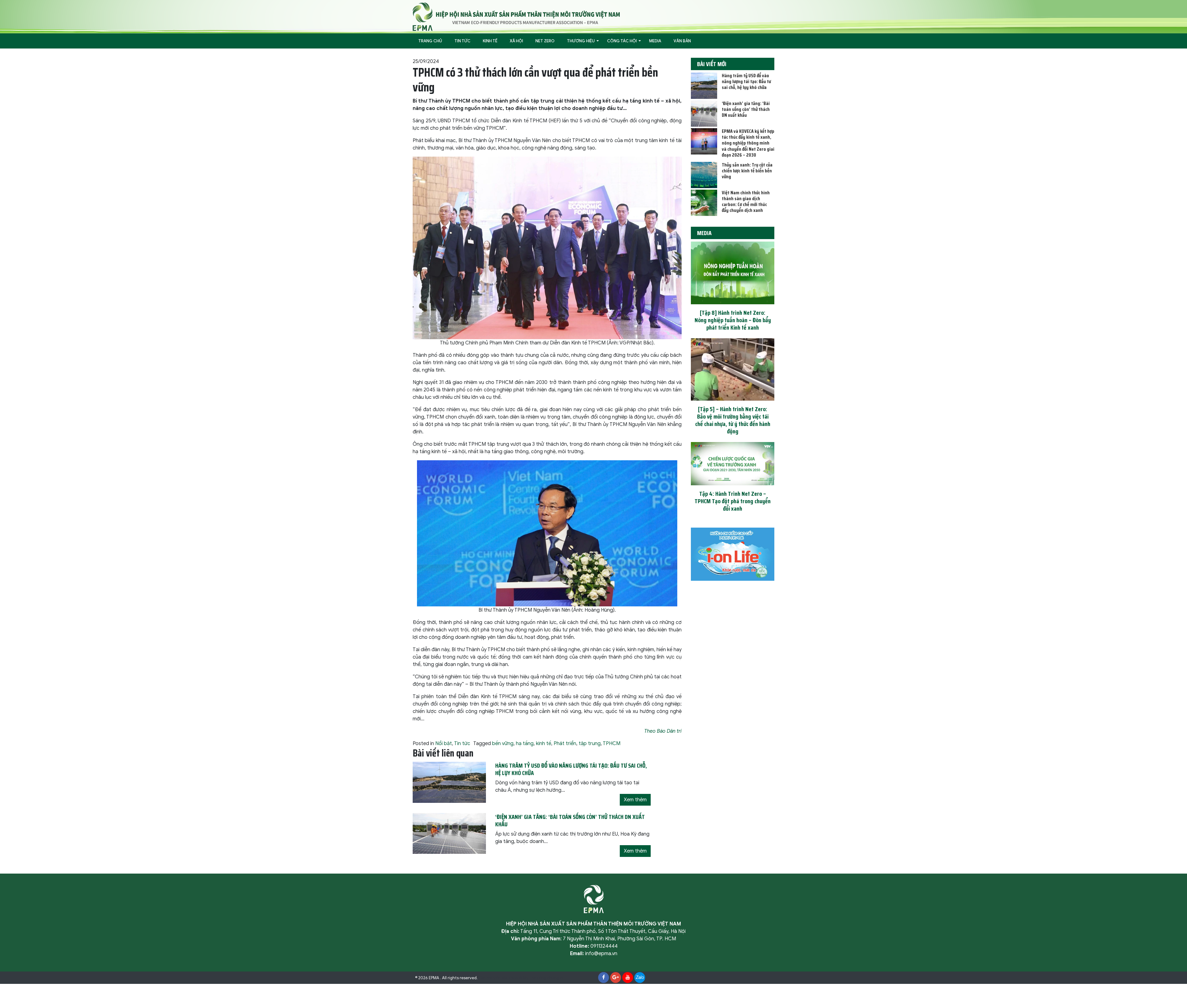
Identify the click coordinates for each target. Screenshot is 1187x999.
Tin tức (462, 41)
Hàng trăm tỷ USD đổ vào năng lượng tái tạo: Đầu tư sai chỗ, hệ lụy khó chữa (746, 81)
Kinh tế (490, 41)
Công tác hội (622, 41)
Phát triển (565, 743)
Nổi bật (443, 743)
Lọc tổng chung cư (547, 978)
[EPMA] (516, 16)
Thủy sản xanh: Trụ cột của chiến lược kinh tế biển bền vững (747, 170)
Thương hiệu (581, 41)
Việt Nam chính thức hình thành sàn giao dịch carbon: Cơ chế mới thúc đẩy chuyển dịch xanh (746, 201)
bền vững (502, 743)
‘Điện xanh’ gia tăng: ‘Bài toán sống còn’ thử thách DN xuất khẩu (746, 109)
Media (655, 41)
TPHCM (611, 743)
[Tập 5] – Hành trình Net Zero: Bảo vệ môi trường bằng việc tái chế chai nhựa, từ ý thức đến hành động (732, 420)
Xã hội (516, 41)
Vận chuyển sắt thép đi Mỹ (503, 978)
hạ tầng (525, 743)
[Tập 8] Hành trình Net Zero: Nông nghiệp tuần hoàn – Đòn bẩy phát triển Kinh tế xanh (733, 320)
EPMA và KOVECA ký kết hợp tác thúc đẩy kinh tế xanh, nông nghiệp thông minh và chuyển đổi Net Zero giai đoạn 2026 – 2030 (748, 143)
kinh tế (543, 743)
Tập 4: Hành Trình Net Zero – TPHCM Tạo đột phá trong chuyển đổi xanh (733, 501)
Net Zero (545, 41)
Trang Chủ (430, 41)
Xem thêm (635, 800)
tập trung (590, 743)
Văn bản (682, 41)
